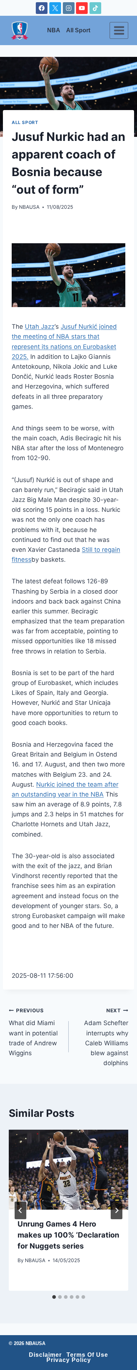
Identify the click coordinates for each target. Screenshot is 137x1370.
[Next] (116, 1210)
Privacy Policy (68, 1360)
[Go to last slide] (20, 1210)
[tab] (54, 1297)
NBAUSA (29, 207)
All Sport (78, 30)
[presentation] (68, 1170)
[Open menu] (119, 30)
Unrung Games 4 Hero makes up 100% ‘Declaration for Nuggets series (68, 1235)
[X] (55, 8)
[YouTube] (82, 8)
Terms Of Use (87, 1355)
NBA (53, 30)
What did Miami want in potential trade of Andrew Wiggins (33, 1032)
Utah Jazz (39, 326)
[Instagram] (69, 8)
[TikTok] (95, 8)
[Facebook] (41, 8)
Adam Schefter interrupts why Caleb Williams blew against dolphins (106, 1037)
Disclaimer (45, 1355)
